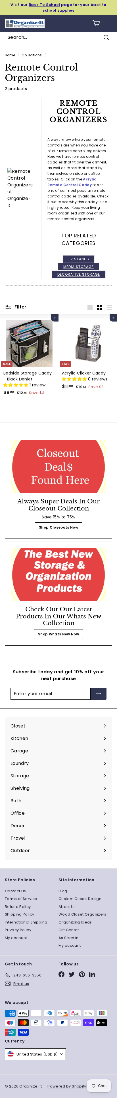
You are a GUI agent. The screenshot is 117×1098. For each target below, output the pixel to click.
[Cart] (96, 23)
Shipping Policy (19, 914)
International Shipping (26, 922)
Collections (32, 55)
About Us (67, 906)
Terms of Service (21, 898)
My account (16, 937)
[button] (16, 385)
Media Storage (78, 266)
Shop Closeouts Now (58, 527)
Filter (19, 307)
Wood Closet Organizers (82, 914)
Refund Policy (18, 906)
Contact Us (15, 891)
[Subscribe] (98, 694)
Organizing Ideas (75, 922)
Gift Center (68, 930)
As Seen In (68, 937)
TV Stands (78, 259)
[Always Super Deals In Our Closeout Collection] (58, 466)
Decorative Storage (78, 274)
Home (10, 55)
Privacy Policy (18, 930)
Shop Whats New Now (58, 634)
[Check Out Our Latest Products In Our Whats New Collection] (58, 574)
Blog (62, 891)
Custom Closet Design (79, 898)
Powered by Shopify (66, 1086)
